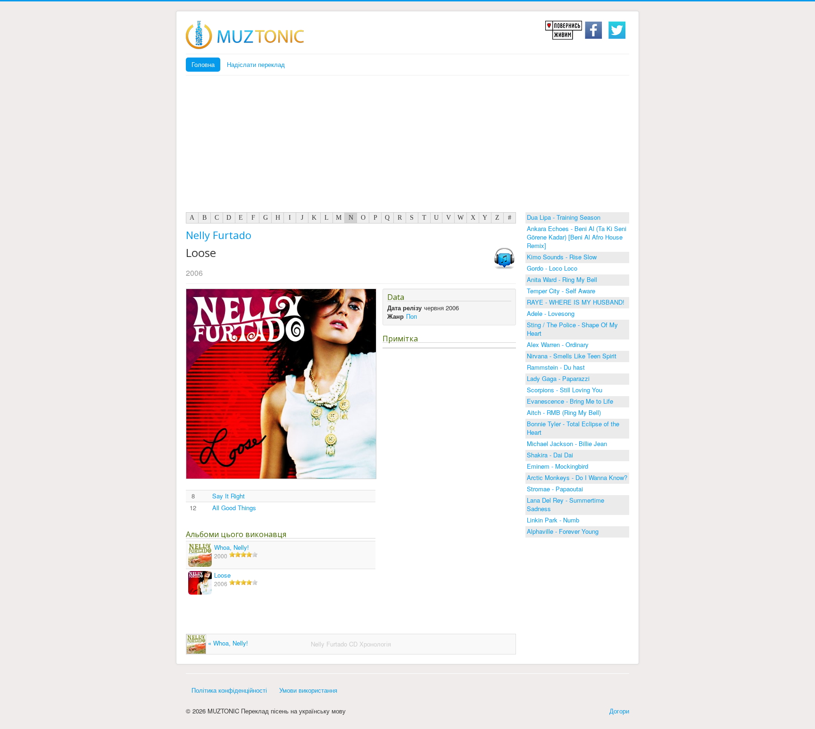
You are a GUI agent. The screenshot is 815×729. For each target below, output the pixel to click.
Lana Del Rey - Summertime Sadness (565, 504)
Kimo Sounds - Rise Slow (562, 256)
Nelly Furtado (218, 235)
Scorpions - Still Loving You (564, 389)
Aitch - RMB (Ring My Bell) (564, 412)
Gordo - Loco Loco (552, 268)
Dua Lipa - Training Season (563, 217)
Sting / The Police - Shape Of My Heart (572, 329)
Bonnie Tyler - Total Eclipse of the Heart (573, 428)
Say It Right (228, 496)
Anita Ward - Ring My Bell (562, 279)
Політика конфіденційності (229, 690)
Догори (619, 710)
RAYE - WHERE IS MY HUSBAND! (575, 302)
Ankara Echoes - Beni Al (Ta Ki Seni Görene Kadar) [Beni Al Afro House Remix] (576, 237)
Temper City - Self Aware (561, 290)
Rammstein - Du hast (556, 367)
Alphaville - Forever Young (563, 531)
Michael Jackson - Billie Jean (567, 443)
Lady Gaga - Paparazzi (558, 378)
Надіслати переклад (256, 64)
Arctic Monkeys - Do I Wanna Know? (577, 477)
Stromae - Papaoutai (555, 488)
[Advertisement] (407, 146)
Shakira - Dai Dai (550, 454)
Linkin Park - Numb (553, 519)
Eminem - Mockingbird (557, 466)
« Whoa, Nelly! (227, 642)
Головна (203, 64)
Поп (411, 316)
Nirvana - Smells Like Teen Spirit (571, 355)
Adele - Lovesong (550, 313)
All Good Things (234, 508)
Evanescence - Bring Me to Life (570, 401)
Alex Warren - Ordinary (558, 344)
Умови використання (308, 690)
